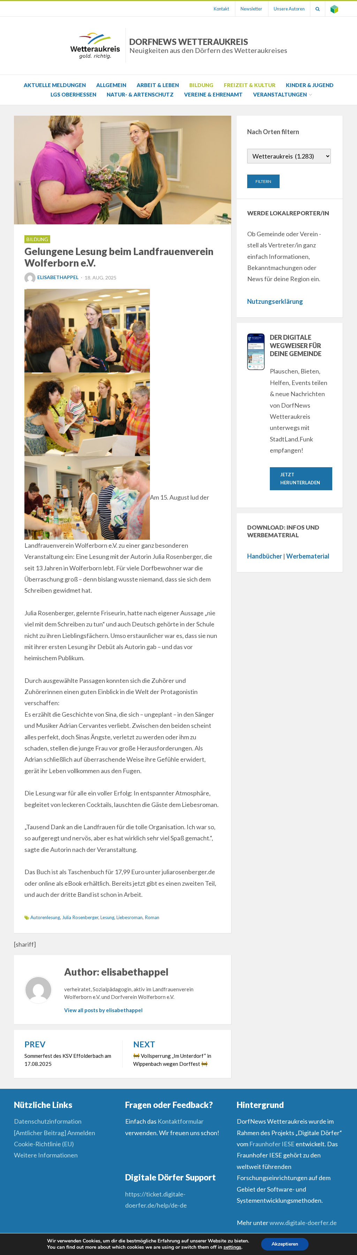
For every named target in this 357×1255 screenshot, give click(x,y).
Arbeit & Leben (158, 85)
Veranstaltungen (280, 94)
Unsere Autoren (289, 8)
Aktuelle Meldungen (55, 85)
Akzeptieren (285, 1244)
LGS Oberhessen (73, 94)
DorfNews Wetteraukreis (208, 45)
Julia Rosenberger (80, 917)
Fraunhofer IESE (272, 1144)
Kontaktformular (181, 1121)
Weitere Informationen (46, 1155)
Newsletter (251, 8)
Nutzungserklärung (275, 301)
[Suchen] (317, 8)
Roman (152, 917)
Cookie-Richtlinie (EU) (44, 1144)
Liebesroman (129, 917)
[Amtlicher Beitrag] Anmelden (54, 1133)
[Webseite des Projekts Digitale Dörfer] (334, 8)
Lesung (107, 917)
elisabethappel (57, 277)
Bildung (201, 85)
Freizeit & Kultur (249, 85)
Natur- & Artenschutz (140, 94)
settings (232, 1247)
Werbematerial (307, 556)
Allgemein (111, 85)
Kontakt (221, 8)
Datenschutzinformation (48, 1121)
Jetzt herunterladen (300, 478)
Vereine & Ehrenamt (213, 94)
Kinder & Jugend (310, 85)
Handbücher (264, 556)
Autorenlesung (45, 917)
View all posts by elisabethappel (103, 1010)
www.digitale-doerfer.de (303, 1222)
